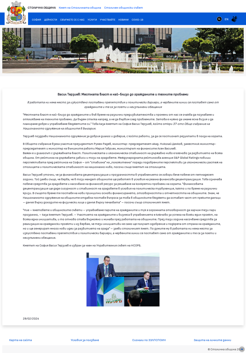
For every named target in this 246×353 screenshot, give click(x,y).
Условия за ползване (85, 340)
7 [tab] (230, 67)
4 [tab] (218, 67)
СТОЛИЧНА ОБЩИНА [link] (42, 7)
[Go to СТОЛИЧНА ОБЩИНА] (16, 12)
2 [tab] (210, 67)
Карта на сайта (20, 340)
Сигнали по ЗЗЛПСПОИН (149, 340)
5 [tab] (222, 67)
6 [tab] (226, 67)
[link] (219, 19)
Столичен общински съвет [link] (123, 7)
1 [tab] (207, 67)
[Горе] (242, 349)
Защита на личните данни (212, 340)
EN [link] (227, 19)
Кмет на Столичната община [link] (80, 7)
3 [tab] (214, 67)
